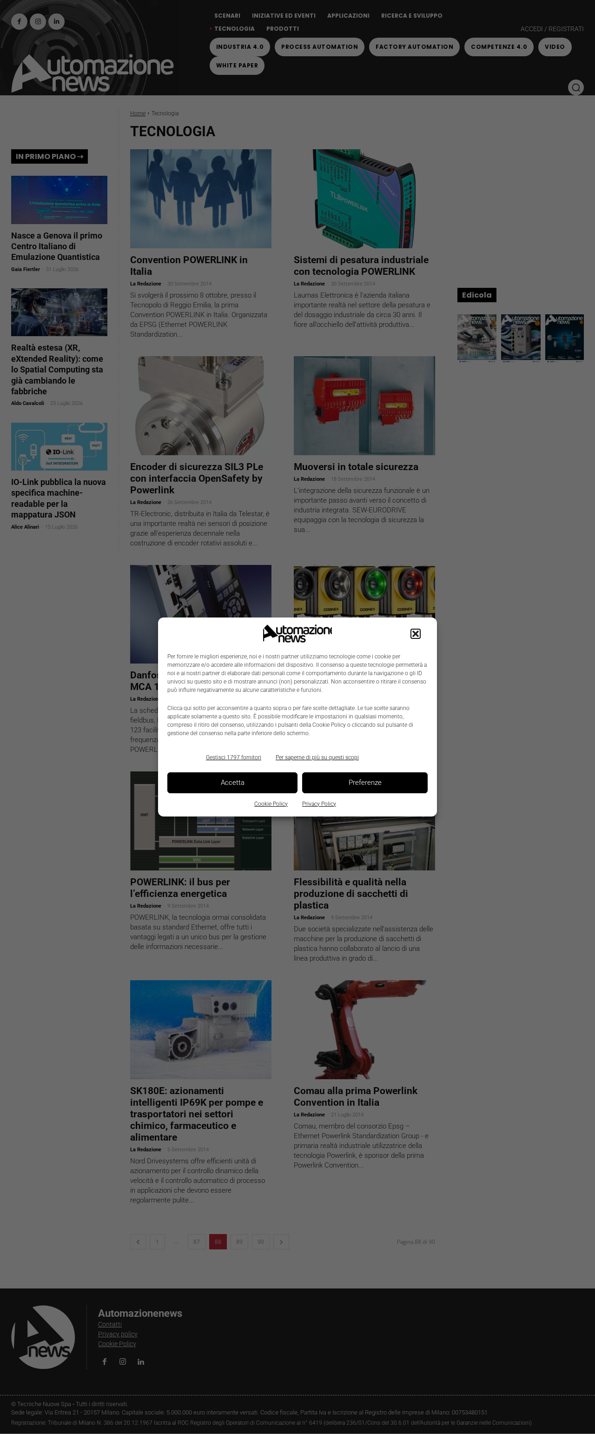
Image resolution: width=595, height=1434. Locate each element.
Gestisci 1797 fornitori (233, 757)
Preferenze (365, 782)
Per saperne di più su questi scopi (317, 757)
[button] (415, 633)
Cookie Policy (271, 804)
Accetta (233, 782)
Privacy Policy (319, 804)
